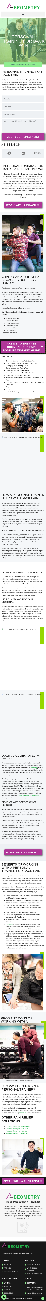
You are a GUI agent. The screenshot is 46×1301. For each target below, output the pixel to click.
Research (9, 924)
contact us (22, 1113)
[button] (23, 14)
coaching (33, 768)
